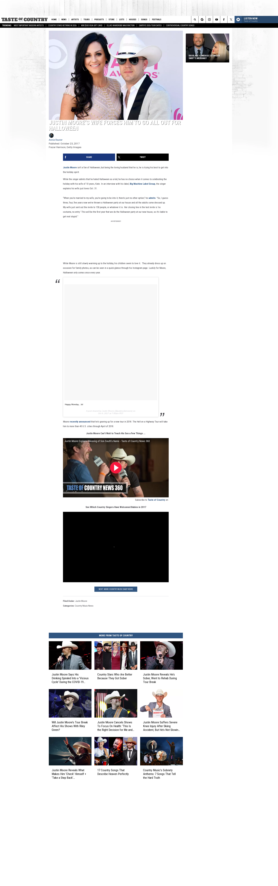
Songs (144, 19)
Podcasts (99, 19)
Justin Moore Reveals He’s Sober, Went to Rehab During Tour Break (160, 678)
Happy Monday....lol (74, 404)
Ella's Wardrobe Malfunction (121, 25)
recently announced (80, 421)
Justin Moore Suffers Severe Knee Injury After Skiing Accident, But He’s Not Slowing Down (161, 726)
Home (54, 19)
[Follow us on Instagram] (209, 19)
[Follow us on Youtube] (216, 19)
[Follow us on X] (231, 19)
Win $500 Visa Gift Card (91, 25)
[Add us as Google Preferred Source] (202, 19)
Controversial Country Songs (180, 25)
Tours (87, 19)
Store (111, 19)
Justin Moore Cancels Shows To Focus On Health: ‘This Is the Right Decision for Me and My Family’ (114, 726)
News (63, 19)
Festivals (156, 19)
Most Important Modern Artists (29, 25)
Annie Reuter (56, 139)
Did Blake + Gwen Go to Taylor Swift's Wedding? (204, 57)
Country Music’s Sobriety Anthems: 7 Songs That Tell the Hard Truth (159, 773)
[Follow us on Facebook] (223, 19)
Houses (132, 19)
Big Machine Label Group (142, 183)
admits (152, 197)
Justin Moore (70, 167)
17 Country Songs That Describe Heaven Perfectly (113, 772)
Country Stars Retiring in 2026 (62, 25)
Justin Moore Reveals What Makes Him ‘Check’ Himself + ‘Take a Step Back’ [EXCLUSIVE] (69, 773)
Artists (75, 19)
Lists (121, 19)
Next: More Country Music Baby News (116, 589)
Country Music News (84, 606)
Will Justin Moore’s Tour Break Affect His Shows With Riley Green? (70, 725)
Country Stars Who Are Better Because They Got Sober (114, 676)
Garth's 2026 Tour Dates (150, 25)
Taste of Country (156, 499)
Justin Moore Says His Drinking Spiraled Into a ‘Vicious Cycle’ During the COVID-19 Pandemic (70, 678)
